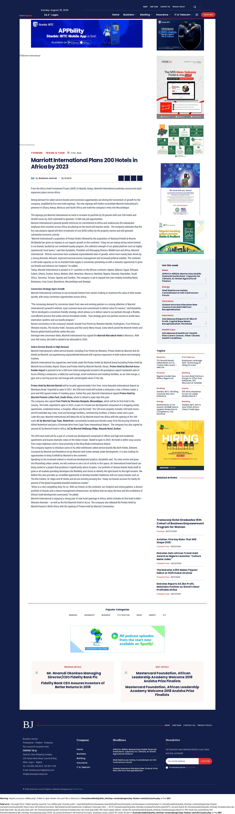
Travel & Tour (55, 153)
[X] (211, 7)
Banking (186, 373)
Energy (166, 287)
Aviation (161, 373)
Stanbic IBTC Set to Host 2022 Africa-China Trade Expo (191, 407)
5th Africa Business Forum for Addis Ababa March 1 (191, 394)
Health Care (168, 330)
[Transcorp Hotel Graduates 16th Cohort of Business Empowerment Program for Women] (180, 498)
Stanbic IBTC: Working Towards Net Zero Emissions (167, 394)
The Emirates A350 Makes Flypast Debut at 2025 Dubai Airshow (177, 571)
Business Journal (48, 178)
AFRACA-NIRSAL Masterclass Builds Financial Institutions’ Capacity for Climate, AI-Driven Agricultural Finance (181, 277)
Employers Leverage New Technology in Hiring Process (192, 362)
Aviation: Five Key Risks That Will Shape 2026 (176, 541)
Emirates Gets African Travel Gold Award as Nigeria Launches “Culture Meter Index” (179, 556)
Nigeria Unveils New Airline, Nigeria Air (166, 377)
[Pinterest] (133, 178)
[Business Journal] (33, 178)
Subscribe (205, 761)
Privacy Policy (190, 767)
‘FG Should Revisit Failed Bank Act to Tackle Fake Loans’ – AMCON (167, 364)
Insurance (167, 301)
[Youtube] (214, 7)
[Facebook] (204, 7)
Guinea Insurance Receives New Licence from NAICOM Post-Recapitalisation (179, 307)
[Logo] (28, 15)
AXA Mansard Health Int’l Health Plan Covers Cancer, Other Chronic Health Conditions (181, 335)
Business (161, 357)
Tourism (36, 153)
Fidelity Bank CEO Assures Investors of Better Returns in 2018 (73, 685)
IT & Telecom (188, 357)
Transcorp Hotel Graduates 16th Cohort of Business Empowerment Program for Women (180, 523)
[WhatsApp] (140, 178)
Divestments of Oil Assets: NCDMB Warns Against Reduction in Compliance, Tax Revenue (167, 409)
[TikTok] (198, 789)
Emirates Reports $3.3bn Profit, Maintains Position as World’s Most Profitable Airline (178, 586)
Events (185, 388)
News (165, 270)
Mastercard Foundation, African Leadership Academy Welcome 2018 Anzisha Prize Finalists (162, 691)
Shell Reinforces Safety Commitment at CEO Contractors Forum (180, 293)
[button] (194, 7)
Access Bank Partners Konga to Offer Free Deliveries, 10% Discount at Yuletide (193, 379)
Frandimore (77, 789)
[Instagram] (207, 7)
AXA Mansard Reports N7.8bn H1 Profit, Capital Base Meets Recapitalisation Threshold (179, 321)
